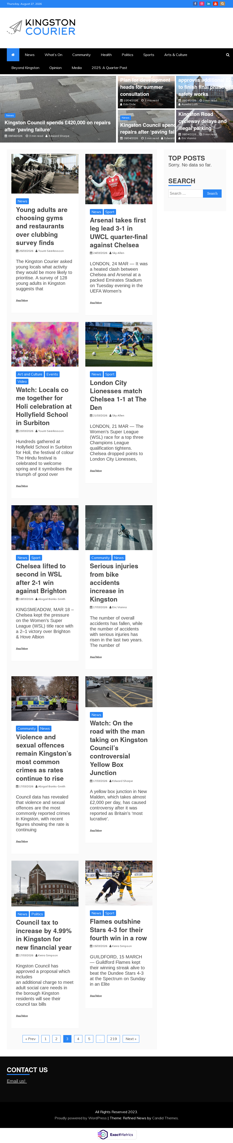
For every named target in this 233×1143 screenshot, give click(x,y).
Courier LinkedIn (208, 4)
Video (22, 381)
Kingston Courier (195, 4)
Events (52, 374)
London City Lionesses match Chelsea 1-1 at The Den (118, 395)
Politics (127, 54)
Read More (22, 300)
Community (81, 54)
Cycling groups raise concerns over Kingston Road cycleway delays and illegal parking (202, 113)
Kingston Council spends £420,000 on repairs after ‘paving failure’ (58, 126)
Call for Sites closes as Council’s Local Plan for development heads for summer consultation (145, 79)
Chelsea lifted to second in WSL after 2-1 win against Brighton (41, 578)
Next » (131, 1038)
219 (113, 1038)
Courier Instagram (201, 4)
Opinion (55, 67)
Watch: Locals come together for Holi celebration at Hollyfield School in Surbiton (44, 406)
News (30, 54)
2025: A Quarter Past (109, 67)
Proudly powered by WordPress (81, 1118)
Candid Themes (165, 1118)
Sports (148, 54)
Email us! (17, 1081)
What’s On (53, 54)
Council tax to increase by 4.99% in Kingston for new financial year (44, 934)
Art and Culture (30, 374)
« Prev (30, 1038)
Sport (109, 211)
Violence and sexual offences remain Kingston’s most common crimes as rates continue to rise (44, 757)
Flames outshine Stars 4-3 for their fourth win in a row (118, 929)
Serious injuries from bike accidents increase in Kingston (114, 582)
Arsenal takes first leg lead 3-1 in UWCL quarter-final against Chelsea (119, 232)
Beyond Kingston (25, 67)
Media (77, 67)
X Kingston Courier (222, 4)
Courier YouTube (215, 4)
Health (106, 54)
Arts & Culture (175, 54)
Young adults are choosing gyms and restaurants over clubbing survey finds (42, 226)
